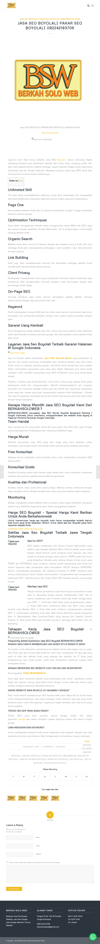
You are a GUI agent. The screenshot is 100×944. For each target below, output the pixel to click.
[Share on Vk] (66, 776)
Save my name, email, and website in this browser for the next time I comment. (35, 862)
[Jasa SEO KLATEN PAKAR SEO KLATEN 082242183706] (55, 798)
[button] (93, 937)
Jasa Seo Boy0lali (50, 132)
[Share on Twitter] (24, 776)
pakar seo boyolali (58, 759)
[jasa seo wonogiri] (50, 80)
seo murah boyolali (55, 763)
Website (38, 854)
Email (38, 845)
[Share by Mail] (87, 776)
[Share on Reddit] (76, 776)
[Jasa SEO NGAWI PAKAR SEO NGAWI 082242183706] (22, 798)
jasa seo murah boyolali (33, 759)
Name (38, 837)
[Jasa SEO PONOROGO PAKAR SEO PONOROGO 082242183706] (11, 798)
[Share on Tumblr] (55, 776)
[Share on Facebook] (13, 776)
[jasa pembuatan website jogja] (50, 352)
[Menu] (92, 5)
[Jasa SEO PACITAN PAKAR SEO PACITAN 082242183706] (44, 798)
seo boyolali (77, 759)
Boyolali (61, 159)
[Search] (87, 5)
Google (22, 719)
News (77, 19)
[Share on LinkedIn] (45, 776)
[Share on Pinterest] (34, 776)
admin (62, 747)
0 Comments (48, 747)
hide (20, 180)
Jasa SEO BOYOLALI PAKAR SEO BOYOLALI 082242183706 (47, 19)
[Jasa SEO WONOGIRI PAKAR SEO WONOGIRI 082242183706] (33, 798)
